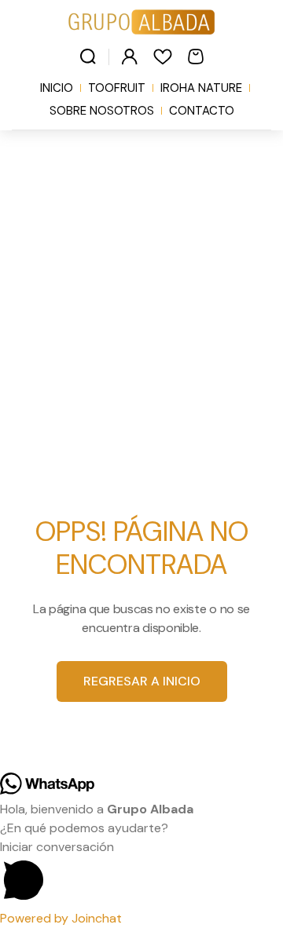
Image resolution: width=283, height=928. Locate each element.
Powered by (61, 918)
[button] (141, 873)
